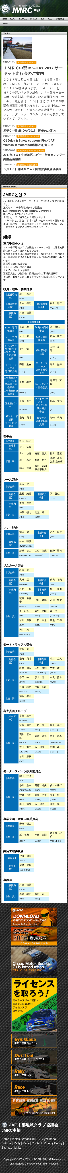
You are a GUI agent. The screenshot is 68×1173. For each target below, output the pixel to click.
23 (54, 178)
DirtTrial (6, 1143)
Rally (17, 1143)
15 (22, 178)
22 (50, 178)
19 (38, 178)
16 (26, 178)
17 (30, 178)
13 (14, 178)
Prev (9, 178)
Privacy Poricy (53, 1143)
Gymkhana (49, 1138)
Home (5, 1138)
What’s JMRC (31, 1138)
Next (59, 178)
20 (42, 178)
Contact (37, 1143)
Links (17, 1147)
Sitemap (6, 1147)
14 (18, 178)
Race (26, 1143)
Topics (15, 1138)
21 (46, 178)
